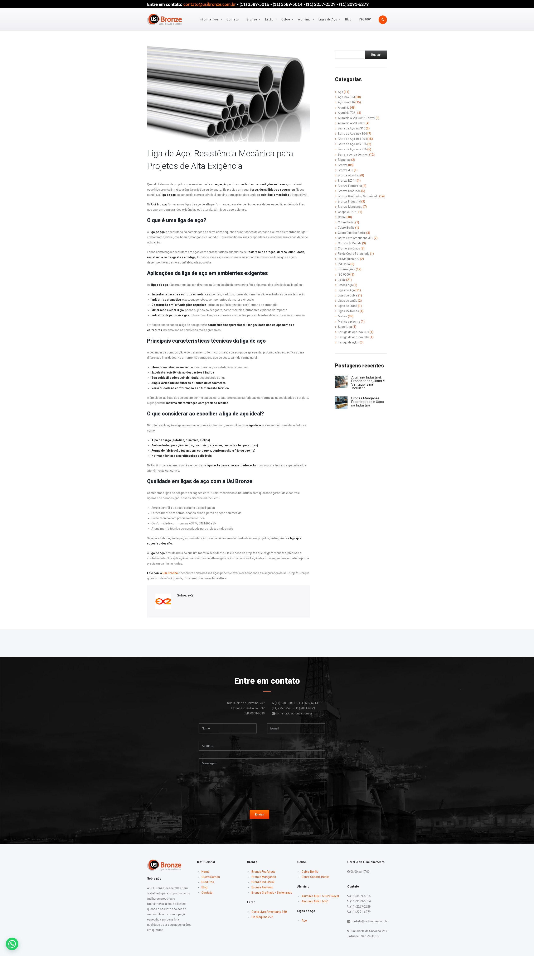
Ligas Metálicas (348, 311)
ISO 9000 (344, 274)
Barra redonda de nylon (353, 154)
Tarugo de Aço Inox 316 (353, 337)
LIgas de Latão (347, 300)
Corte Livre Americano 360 (355, 238)
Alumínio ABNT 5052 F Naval (356, 118)
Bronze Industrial (349, 201)
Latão (269, 19)
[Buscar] (376, 55)
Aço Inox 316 (346, 102)
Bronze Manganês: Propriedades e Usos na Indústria (367, 401)
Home (205, 871)
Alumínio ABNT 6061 (351, 123)
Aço (340, 92)
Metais (342, 316)
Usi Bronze (170, 573)
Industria (344, 264)
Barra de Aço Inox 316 (352, 144)
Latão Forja (345, 285)
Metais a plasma (349, 321)
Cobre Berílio (346, 222)
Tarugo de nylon (348, 342)
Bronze (252, 19)
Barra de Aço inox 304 (352, 133)
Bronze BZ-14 (347, 180)
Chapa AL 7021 (348, 212)
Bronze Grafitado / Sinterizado (358, 196)
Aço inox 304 (346, 97)
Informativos (209, 19)
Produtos (208, 882)
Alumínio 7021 (347, 112)
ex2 (190, 595)
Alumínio (304, 19)
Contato (233, 19)
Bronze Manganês (350, 206)
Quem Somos (211, 877)
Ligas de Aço (328, 19)
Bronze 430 (345, 170)
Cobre (285, 19)
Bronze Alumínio (349, 175)
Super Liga (345, 326)
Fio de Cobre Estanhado (353, 253)
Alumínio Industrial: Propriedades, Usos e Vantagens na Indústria (368, 382)
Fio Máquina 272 (348, 259)
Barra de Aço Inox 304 (352, 139)
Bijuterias (344, 159)
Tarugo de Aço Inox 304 (353, 332)
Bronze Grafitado (349, 191)
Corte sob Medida (349, 243)
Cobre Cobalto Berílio (352, 232)
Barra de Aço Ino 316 (351, 128)
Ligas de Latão (347, 306)
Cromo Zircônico (349, 248)
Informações (346, 269)
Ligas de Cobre (348, 295)
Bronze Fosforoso (350, 185)
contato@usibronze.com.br (209, 4)
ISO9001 (365, 19)
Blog (348, 19)
